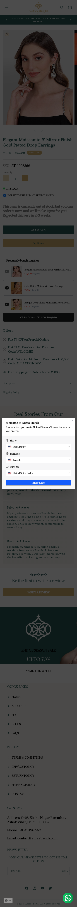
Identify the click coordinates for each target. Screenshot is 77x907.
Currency (14, 466)
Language (15, 453)
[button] (8, 900)
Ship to (13, 440)
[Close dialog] (72, 421)
